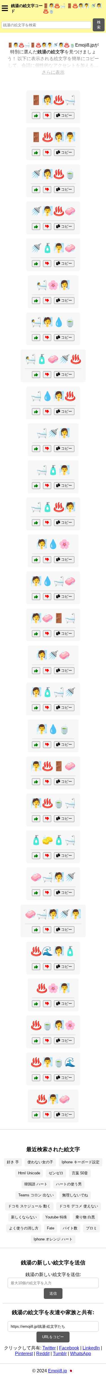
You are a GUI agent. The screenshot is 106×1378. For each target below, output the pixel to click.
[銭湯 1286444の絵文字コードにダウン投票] (47, 707)
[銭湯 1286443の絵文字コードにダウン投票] (47, 1003)
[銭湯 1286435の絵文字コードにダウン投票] (47, 411)
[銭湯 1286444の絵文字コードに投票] (36, 707)
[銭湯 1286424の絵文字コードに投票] (36, 374)
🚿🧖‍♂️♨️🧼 (53, 211)
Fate (50, 1228)
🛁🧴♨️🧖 (53, 507)
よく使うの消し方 (23, 1228)
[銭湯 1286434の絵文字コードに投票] (36, 263)
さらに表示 (53, 72)
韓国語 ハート (35, 1184)
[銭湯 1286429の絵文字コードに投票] (36, 1040)
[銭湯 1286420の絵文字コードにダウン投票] (47, 1114)
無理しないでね (75, 1195)
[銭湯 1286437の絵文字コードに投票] (36, 1077)
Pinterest (24, 1353)
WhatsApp (80, 1353)
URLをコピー (53, 1337)
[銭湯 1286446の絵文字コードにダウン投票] (47, 226)
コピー (66, 115)
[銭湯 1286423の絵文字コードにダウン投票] (47, 559)
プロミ (91, 1228)
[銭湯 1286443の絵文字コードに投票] (36, 1003)
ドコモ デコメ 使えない (78, 1206)
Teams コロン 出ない (36, 1195)
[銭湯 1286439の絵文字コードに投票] (36, 522)
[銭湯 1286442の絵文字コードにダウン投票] (47, 892)
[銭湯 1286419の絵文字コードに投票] (36, 448)
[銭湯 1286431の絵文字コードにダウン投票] (47, 781)
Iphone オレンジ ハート (53, 1239)
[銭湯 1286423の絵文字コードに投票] (36, 559)
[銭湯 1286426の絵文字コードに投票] (36, 929)
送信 (53, 1293)
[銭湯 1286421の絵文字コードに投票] (36, 855)
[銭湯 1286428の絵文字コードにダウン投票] (47, 485)
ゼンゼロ (56, 1173)
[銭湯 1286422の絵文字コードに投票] (36, 152)
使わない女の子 (40, 1162)
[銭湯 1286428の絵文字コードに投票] (36, 485)
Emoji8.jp (57, 1370)
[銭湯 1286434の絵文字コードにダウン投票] (47, 263)
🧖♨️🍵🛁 (53, 803)
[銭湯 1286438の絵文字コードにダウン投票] (47, 670)
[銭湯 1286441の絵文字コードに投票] (36, 115)
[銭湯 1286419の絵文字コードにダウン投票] (47, 448)
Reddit (42, 1353)
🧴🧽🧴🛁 (53, 840)
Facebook (69, 1348)
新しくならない (24, 1217)
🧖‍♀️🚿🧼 (53, 655)
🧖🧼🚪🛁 (53, 618)
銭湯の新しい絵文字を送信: (53, 1274)
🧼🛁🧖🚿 (53, 877)
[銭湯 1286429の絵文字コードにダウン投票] (47, 1040)
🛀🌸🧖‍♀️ (53, 285)
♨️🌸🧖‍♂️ (53, 988)
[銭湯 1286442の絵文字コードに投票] (36, 892)
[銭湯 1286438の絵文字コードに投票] (36, 670)
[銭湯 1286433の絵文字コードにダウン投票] (47, 818)
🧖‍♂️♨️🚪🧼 (53, 766)
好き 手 (13, 1162)
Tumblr (60, 1353)
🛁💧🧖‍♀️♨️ (53, 396)
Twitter (49, 1348)
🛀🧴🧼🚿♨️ (53, 359)
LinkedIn (91, 1348)
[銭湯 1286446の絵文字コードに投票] (36, 226)
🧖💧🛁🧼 (53, 581)
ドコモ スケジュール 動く (29, 1206)
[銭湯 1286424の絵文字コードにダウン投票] (47, 374)
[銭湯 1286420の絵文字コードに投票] (36, 1114)
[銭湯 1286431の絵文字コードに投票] (36, 781)
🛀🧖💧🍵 (53, 322)
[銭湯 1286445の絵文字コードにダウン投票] (47, 337)
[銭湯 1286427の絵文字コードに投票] (36, 189)
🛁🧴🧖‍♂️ (53, 470)
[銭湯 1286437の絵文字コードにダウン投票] (47, 1077)
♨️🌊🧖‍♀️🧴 (53, 951)
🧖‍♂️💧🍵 (53, 729)
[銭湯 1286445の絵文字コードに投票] (36, 337)
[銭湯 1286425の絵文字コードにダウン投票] (47, 966)
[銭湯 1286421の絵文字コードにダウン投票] (47, 855)
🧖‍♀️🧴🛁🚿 (53, 692)
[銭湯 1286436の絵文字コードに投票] (36, 633)
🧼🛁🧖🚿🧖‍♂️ (53, 914)
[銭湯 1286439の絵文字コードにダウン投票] (47, 522)
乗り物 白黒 (85, 1217)
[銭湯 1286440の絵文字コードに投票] (36, 744)
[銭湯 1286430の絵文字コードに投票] (36, 596)
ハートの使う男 (69, 1184)
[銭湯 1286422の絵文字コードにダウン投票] (47, 152)
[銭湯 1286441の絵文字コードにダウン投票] (47, 115)
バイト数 (70, 1228)
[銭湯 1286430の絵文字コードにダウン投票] (47, 596)
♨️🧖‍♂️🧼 (53, 1099)
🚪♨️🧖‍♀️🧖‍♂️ (53, 137)
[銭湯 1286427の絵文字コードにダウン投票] (47, 189)
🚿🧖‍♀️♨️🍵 (53, 174)
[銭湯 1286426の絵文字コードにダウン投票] (47, 929)
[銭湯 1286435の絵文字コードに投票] (36, 411)
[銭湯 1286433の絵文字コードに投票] (36, 818)
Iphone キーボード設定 (80, 1162)
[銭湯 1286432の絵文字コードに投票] (36, 300)
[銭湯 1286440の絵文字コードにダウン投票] (47, 744)
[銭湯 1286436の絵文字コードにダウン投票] (47, 633)
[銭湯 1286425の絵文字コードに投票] (36, 966)
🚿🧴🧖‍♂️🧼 (53, 248)
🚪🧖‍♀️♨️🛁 (53, 100)
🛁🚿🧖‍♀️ (53, 433)
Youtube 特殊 (56, 1217)
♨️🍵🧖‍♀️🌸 (53, 1025)
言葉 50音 (80, 1173)
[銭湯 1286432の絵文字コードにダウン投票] (47, 300)
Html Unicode (29, 1173)
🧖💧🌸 (53, 544)
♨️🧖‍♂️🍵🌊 (53, 1062)
